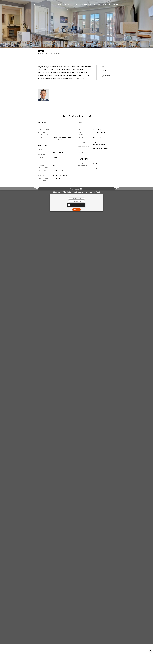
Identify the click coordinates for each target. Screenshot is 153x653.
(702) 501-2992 (68, 96)
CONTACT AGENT (103, 96)
